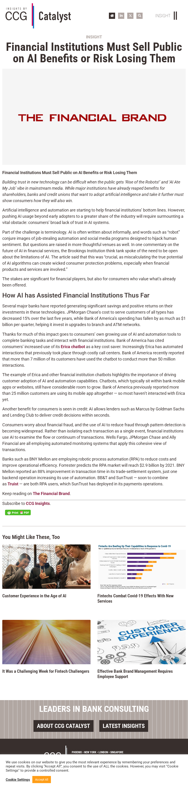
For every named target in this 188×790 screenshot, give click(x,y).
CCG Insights (38, 503)
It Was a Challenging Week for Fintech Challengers (45, 671)
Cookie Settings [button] (18, 780)
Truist (13, 483)
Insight (94, 36)
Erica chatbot (73, 346)
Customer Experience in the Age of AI (34, 595)
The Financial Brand (51, 493)
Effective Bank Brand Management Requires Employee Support (135, 674)
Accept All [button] (41, 779)
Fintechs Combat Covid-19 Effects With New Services (135, 598)
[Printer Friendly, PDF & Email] (18, 512)
